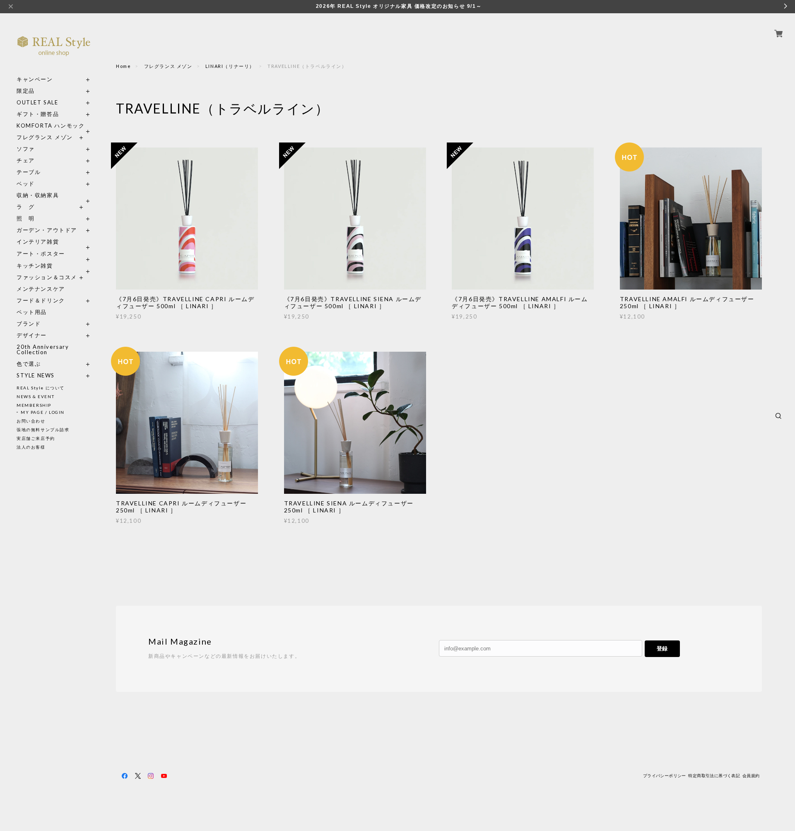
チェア (29, 160)
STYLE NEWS (36, 375)
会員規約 (751, 775)
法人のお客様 (31, 446)
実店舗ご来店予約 (36, 438)
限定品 (26, 91)
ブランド (29, 323)
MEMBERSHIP (34, 405)
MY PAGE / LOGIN (43, 412)
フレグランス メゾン (45, 137)
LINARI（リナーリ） (230, 66)
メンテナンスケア (41, 289)
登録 (662, 648)
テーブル (29, 172)
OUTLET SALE (37, 102)
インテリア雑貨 (54, 241)
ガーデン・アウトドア (47, 230)
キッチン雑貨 (54, 265)
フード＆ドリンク (41, 300)
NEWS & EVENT (35, 396)
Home (123, 66)
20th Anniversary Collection (43, 349)
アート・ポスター (54, 253)
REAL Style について (41, 387)
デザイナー (32, 335)
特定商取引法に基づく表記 (714, 775)
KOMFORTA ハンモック (50, 125)
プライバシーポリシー (664, 775)
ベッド (26, 183)
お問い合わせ (31, 420)
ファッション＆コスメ (47, 277)
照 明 (26, 218)
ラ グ (26, 207)
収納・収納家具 (54, 195)
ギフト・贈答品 (38, 114)
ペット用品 (32, 312)
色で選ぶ (29, 364)
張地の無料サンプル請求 (43, 429)
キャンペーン (35, 79)
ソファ (41, 149)
